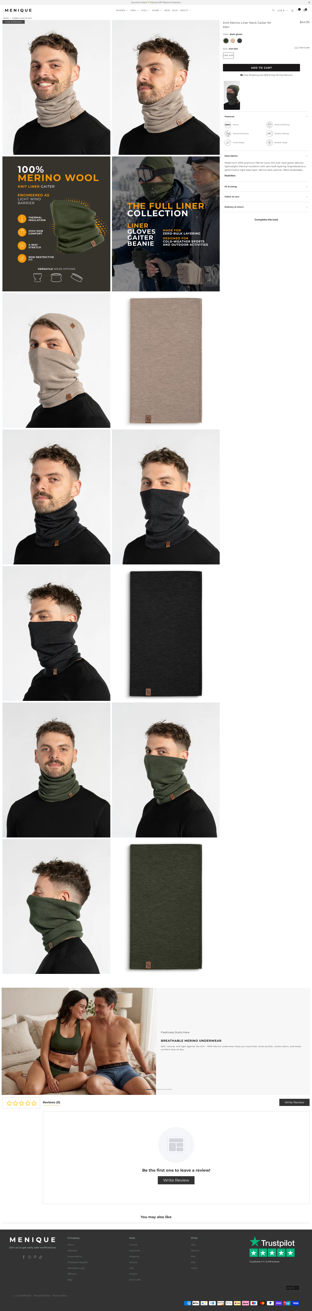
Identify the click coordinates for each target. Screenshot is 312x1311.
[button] (122, 10)
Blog (69, 1279)
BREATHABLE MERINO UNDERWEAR (156, 1041)
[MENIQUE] (18, 10)
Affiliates (72, 1273)
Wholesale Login (76, 1268)
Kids (193, 1262)
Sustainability (74, 1256)
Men (193, 1256)
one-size (228, 55)
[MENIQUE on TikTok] (40, 1257)
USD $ (281, 10)
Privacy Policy (59, 1295)
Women (195, 1250)
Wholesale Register (77, 1262)
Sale (193, 1244)
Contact (133, 1244)
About (70, 1244)
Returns (133, 1262)
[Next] (303, 1041)
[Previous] (9, 1041)
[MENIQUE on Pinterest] (35, 1257)
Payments (134, 1250)
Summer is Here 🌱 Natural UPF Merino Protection (156, 2)
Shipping (134, 1256)
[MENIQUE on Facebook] (23, 1257)
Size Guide (135, 1279)
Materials (72, 1250)
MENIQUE (25, 1295)
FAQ (131, 1268)
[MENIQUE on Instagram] (29, 1257)
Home (194, 1268)
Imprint (133, 1273)
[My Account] (292, 10)
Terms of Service (42, 1295)
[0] (298, 10)
